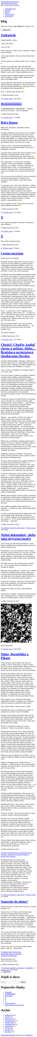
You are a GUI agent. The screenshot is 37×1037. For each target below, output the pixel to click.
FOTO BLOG (9, 14)
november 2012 (10, 1021)
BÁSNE (7, 11)
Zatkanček (8, 35)
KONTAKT (9, 16)
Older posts (6, 30)
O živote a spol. (7, 99)
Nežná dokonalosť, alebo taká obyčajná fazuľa (18, 536)
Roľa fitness (9, 122)
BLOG (7, 12)
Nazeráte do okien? (14, 901)
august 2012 (9, 1026)
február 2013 (9, 1019)
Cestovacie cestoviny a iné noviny (13, 528)
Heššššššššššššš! (11, 104)
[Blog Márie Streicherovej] (10, 2)
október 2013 (9, 1015)
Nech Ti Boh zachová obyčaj (14, 1005)
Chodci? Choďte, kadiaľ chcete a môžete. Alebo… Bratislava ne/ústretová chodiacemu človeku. (18, 350)
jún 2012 (8, 1030)
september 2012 (10, 1024)
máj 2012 (8, 1032)
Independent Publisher (8, 1035)
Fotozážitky (29, 968)
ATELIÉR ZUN (10, 9)
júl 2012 (7, 1028)
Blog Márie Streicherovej (9, 3)
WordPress (29, 1035)
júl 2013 (7, 1017)
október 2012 (9, 1022)
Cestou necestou (12, 253)
